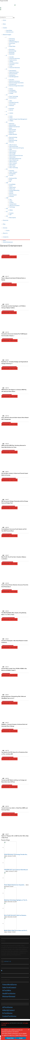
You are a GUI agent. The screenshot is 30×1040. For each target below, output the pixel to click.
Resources (5, 220)
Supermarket (12, 187)
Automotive (12, 43)
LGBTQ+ (10, 394)
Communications (11, 813)
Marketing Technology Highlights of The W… (16, 900)
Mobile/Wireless (13, 134)
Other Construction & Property (16, 148)
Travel (10, 201)
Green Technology (13, 96)
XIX (7, 208)
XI (6, 114)
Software (11, 196)
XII (6, 122)
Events (7, 230)
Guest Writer (9, 30)
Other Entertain (11, 450)
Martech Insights (7, 34)
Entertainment (12, 84)
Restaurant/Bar (13, 178)
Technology (12, 207)
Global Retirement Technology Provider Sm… (16, 854)
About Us (5, 233)
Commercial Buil (12, 478)
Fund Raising (12, 90)
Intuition (5, 27)
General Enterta (10, 311)
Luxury (10, 116)
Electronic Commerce (14, 81)
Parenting (11, 170)
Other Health (12, 154)
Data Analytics (12, 70)
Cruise (10, 66)
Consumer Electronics (14, 58)
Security (11, 193)
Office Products (13, 145)
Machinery (11, 123)
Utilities (11, 210)
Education (11, 79)
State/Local (12, 188)
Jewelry (11, 113)
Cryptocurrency (13, 60)
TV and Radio (5, 562)
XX (7, 211)
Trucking (11, 202)
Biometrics (11, 49)
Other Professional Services (16, 155)
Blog (4, 224)
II (6, 48)
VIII (7, 99)
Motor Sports (12, 131)
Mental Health (12, 125)
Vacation (11, 213)
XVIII (7, 198)
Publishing (4, 339)
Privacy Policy (10, 1038)
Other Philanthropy (13, 160)
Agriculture (12, 40)
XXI (7, 216)
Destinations (12, 75)
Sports (10, 185)
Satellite (11, 191)
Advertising (12, 38)
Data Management (13, 76)
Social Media (12, 184)
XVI (7, 176)
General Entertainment (8, 242)
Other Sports (12, 164)
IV (6, 69)
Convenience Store (13, 63)
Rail (10, 181)
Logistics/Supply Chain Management (18, 119)
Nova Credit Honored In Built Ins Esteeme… (15, 915)
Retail (10, 179)
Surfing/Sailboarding (14, 190)
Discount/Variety (13, 73)
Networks (11, 138)
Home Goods (12, 104)
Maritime (11, 132)
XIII (7, 135)
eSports (4, 422)
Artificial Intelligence (14, 41)
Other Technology (13, 167)
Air (10, 44)
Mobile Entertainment (14, 126)
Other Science (5, 757)
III (6, 55)
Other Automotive (13, 146)
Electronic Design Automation (16, 82)
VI (6, 87)
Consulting (4, 255)
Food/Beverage (13, 91)
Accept (20, 1038)
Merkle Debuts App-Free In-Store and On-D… (16, 930)
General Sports (12, 98)
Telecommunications (14, 205)
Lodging (11, 120)
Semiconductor (13, 195)
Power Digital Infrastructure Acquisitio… (14, 885)
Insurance (11, 108)
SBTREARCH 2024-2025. (16, 1023)
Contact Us (5, 237)
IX (6, 107)
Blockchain (11, 52)
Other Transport (13, 163)
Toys (10, 199)
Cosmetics (11, 64)
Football (11, 93)
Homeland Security (13, 102)
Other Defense (12, 151)
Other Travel (12, 166)
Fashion (11, 88)
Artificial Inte (9, 283)
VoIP (10, 214)
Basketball (11, 54)
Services (5, 227)
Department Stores (14, 72)
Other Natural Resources (15, 158)
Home (4, 240)
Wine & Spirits (12, 217)
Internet (11, 110)
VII (6, 94)
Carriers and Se (11, 617)
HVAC (10, 101)
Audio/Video (12, 46)
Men (9, 673)
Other (10, 149)
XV (7, 169)
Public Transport (13, 172)
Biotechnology (12, 51)
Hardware (11, 105)
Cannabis (11, 57)
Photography (12, 173)
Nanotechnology (13, 137)
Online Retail (12, 157)
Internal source (9, 32)
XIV (7, 143)
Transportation (12, 204)
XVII (7, 182)
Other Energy (12, 152)
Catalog (11, 61)
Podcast (11, 175)
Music (10, 128)
